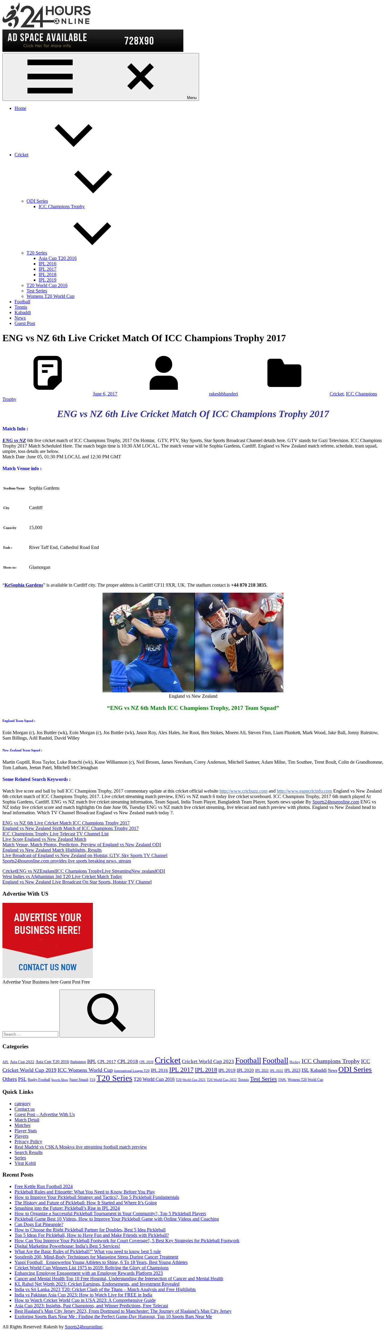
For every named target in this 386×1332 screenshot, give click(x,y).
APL (5, 1062)
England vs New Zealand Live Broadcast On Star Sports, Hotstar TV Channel (77, 881)
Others (9, 1079)
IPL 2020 (245, 1070)
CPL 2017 (106, 1061)
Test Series (37, 290)
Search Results (28, 1152)
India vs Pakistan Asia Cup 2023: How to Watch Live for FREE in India (83, 1294)
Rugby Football (39, 1080)
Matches (22, 1125)
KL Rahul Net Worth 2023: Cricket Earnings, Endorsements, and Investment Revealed (96, 1284)
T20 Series (37, 252)
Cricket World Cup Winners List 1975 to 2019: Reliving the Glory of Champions (91, 1267)
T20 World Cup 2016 (47, 285)
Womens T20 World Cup (50, 296)
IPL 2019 (47, 279)
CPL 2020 (146, 1062)
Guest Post (24, 323)
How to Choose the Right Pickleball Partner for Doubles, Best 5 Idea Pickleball (90, 1229)
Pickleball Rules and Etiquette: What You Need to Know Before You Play (84, 1191)
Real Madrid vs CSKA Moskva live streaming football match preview (80, 1147)
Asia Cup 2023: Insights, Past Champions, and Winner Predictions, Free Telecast (91, 1305)
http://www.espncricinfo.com (304, 791)
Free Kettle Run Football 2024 (43, 1186)
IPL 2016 (47, 263)
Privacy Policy (28, 1141)
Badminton (78, 1062)
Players (21, 1136)
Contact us (24, 1109)
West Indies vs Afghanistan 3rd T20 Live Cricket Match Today (62, 876)
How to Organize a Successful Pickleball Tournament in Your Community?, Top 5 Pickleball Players (110, 1213)
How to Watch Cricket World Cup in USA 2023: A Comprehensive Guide (85, 1300)
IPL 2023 (292, 1070)
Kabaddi (22, 312)
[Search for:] (30, 1034)
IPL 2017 (47, 269)
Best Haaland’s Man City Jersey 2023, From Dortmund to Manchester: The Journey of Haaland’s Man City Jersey (123, 1311)
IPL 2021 (262, 1070)
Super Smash (78, 1080)
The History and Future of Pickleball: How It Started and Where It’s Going (85, 1202)
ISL (305, 1070)
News (20, 317)
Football (22, 301)
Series (20, 1157)
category (22, 1103)
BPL (91, 1061)
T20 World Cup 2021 (191, 1079)
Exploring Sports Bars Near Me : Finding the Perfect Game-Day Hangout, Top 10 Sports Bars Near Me (113, 1316)
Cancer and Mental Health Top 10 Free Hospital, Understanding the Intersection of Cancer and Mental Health (118, 1278)
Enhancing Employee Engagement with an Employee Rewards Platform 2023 (88, 1273)
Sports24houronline (83, 1326)
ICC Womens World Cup (85, 1070)
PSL (22, 1079)
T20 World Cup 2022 (222, 1079)
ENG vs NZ (28, 871)
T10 (92, 1079)
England (48, 871)
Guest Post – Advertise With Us (44, 1114)
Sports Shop (59, 1079)
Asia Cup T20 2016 (58, 258)
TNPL (282, 1079)
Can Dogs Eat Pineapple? (38, 1224)
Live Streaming (116, 871)
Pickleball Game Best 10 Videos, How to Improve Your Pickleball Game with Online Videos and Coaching (116, 1218)
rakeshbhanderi (223, 393)
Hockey (295, 1062)
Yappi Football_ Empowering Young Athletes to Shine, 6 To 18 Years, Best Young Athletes (101, 1262)
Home (20, 108)
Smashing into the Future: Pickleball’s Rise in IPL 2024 (67, 1208)
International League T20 (132, 1070)
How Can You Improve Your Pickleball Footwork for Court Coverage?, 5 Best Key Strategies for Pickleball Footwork (126, 1240)
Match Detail (26, 1119)
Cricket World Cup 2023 (208, 1061)
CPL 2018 (127, 1061)
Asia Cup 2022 (22, 1062)
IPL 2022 (276, 1070)
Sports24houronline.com (335, 801)
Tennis (20, 307)
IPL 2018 (47, 274)
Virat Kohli (25, 1163)
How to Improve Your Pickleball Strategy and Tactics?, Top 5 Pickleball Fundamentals (96, 1197)
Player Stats (25, 1130)
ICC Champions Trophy (62, 206)
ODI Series (37, 201)
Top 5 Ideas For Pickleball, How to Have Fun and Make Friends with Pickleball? (91, 1235)
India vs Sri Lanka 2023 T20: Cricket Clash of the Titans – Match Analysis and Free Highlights (105, 1289)
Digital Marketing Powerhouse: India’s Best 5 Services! (67, 1246)
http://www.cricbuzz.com (243, 791)
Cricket (21, 154)
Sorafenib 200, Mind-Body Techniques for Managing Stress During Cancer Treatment (96, 1256)
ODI (160, 871)
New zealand (143, 871)
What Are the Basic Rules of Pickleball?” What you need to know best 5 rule (87, 1251)
